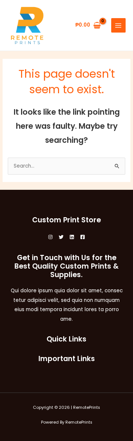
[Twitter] (61, 237)
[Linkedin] (71, 237)
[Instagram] (50, 237)
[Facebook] (82, 237)
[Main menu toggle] (118, 25)
